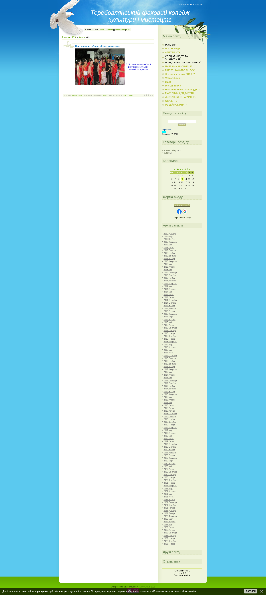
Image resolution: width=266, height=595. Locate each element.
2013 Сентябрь (170, 272)
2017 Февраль (170, 369)
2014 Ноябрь (169, 306)
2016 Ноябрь (169, 361)
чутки (166, 153)
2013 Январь (169, 258)
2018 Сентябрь (170, 414)
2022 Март (168, 519)
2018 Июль (169, 408)
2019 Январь (169, 425)
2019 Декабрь (170, 452)
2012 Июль (169, 247)
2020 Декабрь (170, 480)
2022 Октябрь (170, 535)
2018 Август (169, 411)
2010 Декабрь (170, 233)
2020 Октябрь (170, 474)
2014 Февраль (170, 283)
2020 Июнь (169, 469)
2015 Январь (169, 311)
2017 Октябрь (170, 383)
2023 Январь (169, 544)
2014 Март (168, 286)
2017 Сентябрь (170, 380)
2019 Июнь (169, 438)
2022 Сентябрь (170, 533)
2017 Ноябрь (169, 386)
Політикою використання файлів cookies (174, 591)
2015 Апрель (169, 319)
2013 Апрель (169, 267)
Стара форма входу (182, 217)
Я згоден (251, 591)
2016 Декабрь (170, 364)
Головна (109, 30)
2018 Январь (169, 391)
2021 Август (169, 499)
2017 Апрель (169, 375)
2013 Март (168, 264)
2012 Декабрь (170, 256)
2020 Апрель (169, 463)
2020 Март (168, 461)
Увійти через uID (182, 205)
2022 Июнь (169, 527)
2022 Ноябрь (169, 538)
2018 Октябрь (170, 416)
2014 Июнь (169, 294)
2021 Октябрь (170, 505)
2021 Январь (169, 483)
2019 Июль (169, 441)
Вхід (128, 30)
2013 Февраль (170, 261)
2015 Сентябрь (170, 328)
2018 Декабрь (170, 422)
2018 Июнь (169, 405)
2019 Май (168, 436)
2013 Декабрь (170, 281)
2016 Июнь (169, 353)
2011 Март (168, 236)
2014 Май (168, 292)
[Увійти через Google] (184, 211)
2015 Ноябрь (169, 333)
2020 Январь (169, 455)
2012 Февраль (170, 242)
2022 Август (169, 530)
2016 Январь (169, 339)
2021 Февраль (170, 486)
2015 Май (168, 322)
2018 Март (168, 397)
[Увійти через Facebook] (179, 211)
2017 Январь (169, 366)
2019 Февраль (170, 427)
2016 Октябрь (170, 358)
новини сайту (77, 95)
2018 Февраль (170, 394)
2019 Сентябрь (170, 444)
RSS (102, 30)
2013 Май (168, 269)
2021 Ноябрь (169, 508)
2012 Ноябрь (169, 253)
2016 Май (168, 350)
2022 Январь (169, 513)
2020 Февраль (170, 458)
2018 (74, 37)
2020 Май (168, 466)
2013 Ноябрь (169, 278)
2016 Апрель (169, 347)
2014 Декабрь (170, 308)
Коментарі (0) (128, 95)
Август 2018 (182, 169)
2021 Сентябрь (170, 502)
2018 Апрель (169, 400)
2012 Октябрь (170, 250)
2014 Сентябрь (170, 300)
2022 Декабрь (170, 541)
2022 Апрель (169, 522)
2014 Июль (169, 297)
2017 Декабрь (170, 389)
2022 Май (168, 524)
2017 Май (168, 378)
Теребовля (167, 129)
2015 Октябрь (170, 330)
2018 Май (168, 402)
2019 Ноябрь (169, 450)
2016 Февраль (170, 342)
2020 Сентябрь (170, 472)
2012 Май (168, 245)
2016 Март (168, 344)
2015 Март (168, 317)
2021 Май (168, 494)
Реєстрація (120, 30)
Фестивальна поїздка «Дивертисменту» (97, 46)
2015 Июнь (169, 325)
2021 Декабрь (170, 510)
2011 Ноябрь (169, 239)
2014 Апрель (169, 289)
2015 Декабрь (170, 336)
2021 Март (168, 488)
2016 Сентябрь (170, 355)
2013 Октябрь (170, 275)
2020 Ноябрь (169, 477)
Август (82, 37)
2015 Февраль (170, 314)
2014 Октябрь (170, 303)
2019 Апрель (169, 433)
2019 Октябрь (170, 447)
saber (105, 95)
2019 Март (168, 430)
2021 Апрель (169, 491)
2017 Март (168, 372)
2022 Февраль (170, 516)
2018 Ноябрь (169, 419)
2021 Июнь (169, 497)
